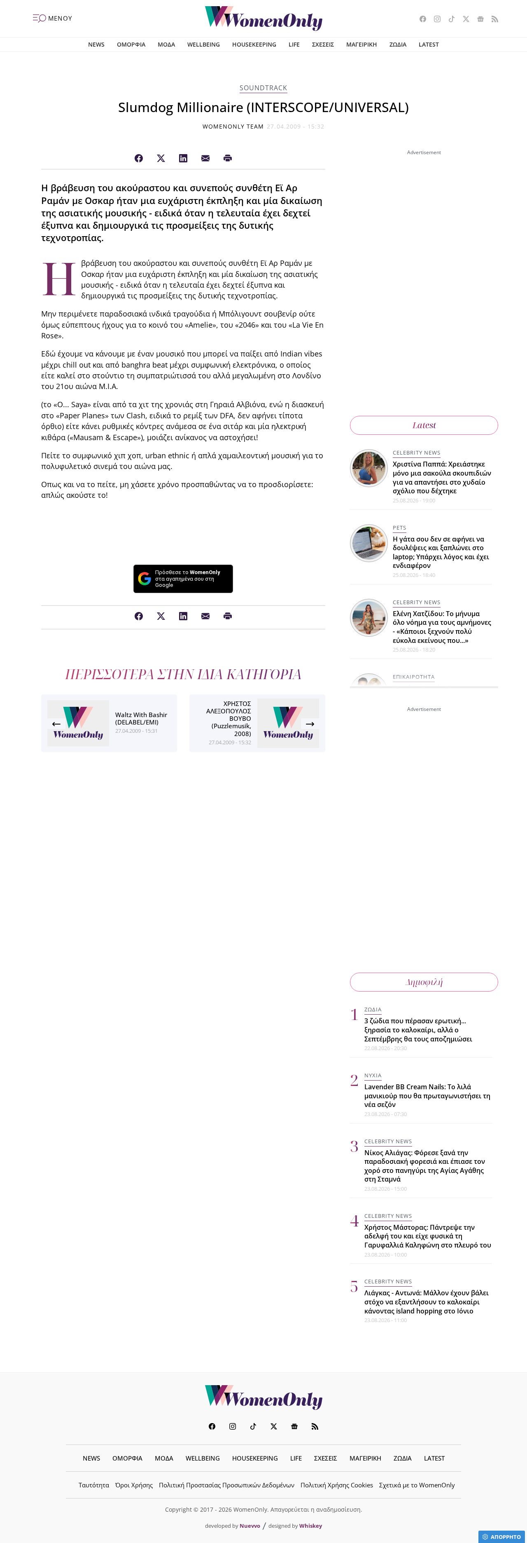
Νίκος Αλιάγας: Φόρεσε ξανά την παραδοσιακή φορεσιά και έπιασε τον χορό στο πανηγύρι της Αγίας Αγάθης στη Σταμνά (424, 1166)
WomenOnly (263, 1397)
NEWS (96, 44)
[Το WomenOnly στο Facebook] (419, 19)
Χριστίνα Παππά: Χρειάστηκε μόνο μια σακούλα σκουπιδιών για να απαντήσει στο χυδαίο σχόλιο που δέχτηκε (442, 477)
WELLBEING (203, 44)
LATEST (429, 44)
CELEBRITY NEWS (417, 452)
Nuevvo (250, 1525)
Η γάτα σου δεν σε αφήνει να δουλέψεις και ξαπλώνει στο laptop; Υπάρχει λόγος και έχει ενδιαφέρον (441, 552)
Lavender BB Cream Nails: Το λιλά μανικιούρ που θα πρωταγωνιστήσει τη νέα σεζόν (427, 1095)
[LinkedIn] (183, 158)
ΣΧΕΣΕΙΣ (323, 44)
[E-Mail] (205, 158)
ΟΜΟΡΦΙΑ (131, 44)
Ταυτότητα (94, 1485)
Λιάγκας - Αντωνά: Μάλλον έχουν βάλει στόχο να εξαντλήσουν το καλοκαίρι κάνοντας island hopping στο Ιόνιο (426, 1301)
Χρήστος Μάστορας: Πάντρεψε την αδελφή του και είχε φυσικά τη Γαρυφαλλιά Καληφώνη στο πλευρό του (427, 1236)
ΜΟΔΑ (166, 44)
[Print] (227, 158)
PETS (399, 527)
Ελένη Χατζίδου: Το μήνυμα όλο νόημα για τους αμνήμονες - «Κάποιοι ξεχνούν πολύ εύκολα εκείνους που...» (442, 627)
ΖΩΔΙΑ (397, 44)
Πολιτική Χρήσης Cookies (337, 1485)
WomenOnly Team (233, 126)
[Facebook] (138, 158)
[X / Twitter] (161, 158)
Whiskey (310, 1525)
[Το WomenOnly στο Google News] (477, 19)
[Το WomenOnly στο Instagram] (434, 19)
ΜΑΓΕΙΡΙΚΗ (361, 44)
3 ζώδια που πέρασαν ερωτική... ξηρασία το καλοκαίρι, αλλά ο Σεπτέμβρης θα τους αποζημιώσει (418, 1029)
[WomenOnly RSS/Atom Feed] (491, 19)
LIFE (294, 44)
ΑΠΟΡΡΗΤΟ (506, 1537)
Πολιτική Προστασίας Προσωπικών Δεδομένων (226, 1485)
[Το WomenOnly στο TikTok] (448, 19)
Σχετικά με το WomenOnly (417, 1485)
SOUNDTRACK (263, 87)
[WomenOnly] (263, 18)
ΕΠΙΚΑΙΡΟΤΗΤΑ (414, 676)
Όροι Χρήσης (134, 1485)
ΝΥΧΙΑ (373, 1075)
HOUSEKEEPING (254, 44)
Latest (424, 425)
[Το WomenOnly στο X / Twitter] (463, 19)
